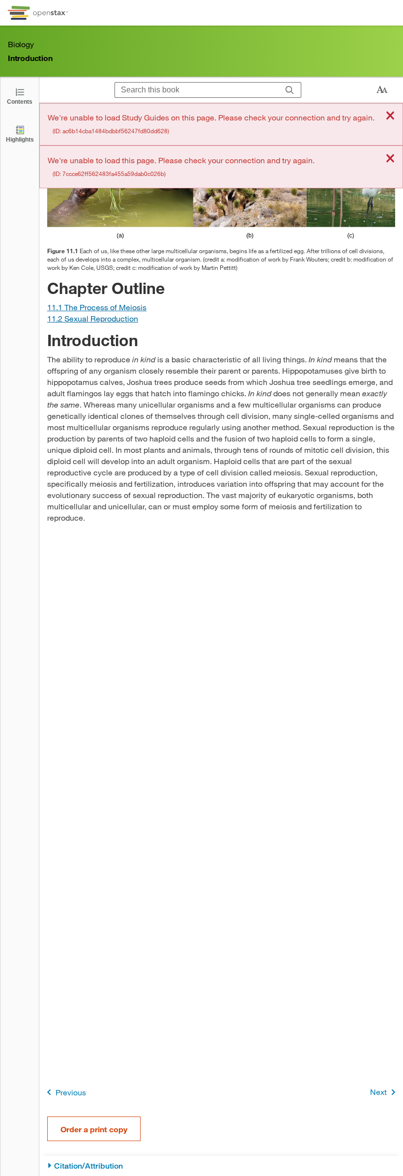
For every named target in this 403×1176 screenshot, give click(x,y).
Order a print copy (93, 1129)
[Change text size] (382, 90)
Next (378, 1091)
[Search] (290, 90)
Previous (71, 1092)
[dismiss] (390, 116)
